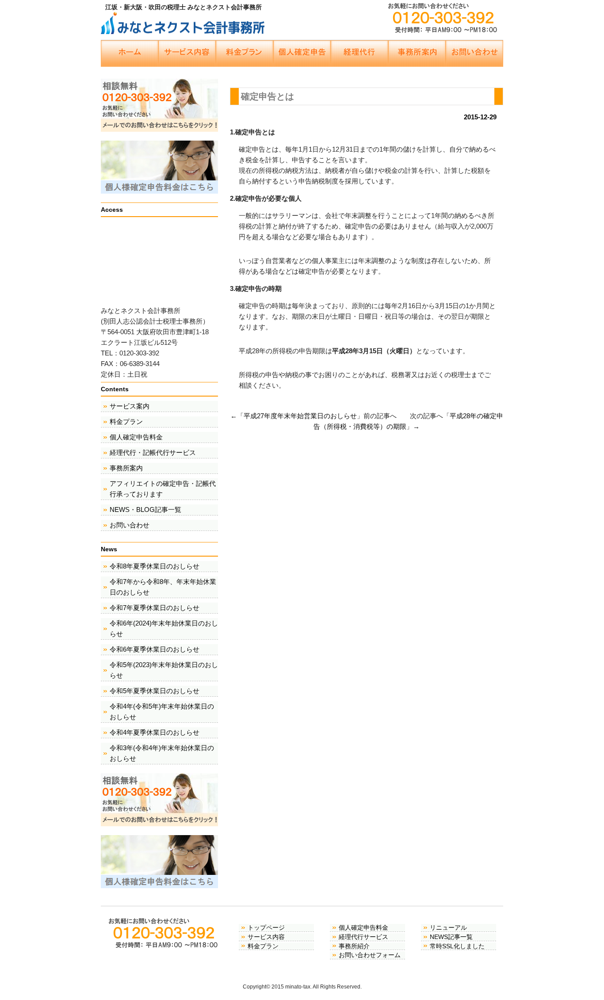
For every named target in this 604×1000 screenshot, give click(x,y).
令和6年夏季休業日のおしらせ (154, 649)
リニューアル (448, 927)
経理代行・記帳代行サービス (153, 452)
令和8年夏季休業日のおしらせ (154, 566)
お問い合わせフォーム (370, 954)
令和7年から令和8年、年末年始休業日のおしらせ (163, 587)
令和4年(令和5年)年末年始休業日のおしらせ (162, 711)
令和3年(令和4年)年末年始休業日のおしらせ (162, 753)
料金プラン (126, 421)
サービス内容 (266, 936)
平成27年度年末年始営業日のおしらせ (300, 416)
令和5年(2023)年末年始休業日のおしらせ (164, 670)
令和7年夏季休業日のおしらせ (154, 607)
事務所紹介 (354, 946)
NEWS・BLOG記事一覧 (145, 509)
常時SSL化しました (457, 946)
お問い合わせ (129, 525)
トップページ (266, 927)
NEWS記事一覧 (451, 936)
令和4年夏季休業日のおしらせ (154, 732)
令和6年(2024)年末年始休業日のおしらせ (164, 628)
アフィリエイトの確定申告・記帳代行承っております (163, 489)
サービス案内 (129, 406)
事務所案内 (126, 468)
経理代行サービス (363, 936)
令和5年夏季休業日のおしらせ (154, 691)
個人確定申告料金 (136, 437)
